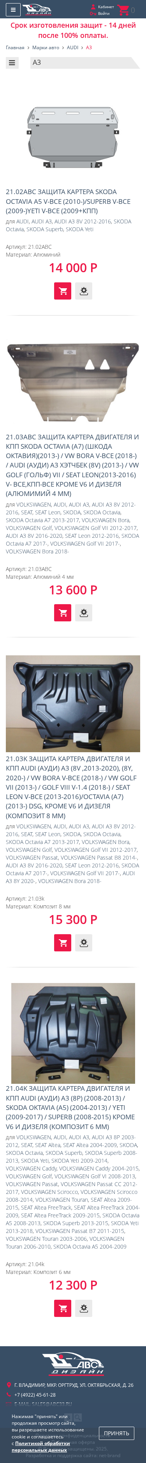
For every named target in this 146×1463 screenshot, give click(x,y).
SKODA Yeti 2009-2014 (79, 1160)
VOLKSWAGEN (33, 504)
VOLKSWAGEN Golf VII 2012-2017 (96, 528)
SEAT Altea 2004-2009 (90, 1145)
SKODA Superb (44, 229)
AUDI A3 (42, 221)
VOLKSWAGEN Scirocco (49, 1191)
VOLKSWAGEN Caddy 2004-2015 (99, 1168)
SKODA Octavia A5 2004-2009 (90, 1246)
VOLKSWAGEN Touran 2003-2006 (46, 1238)
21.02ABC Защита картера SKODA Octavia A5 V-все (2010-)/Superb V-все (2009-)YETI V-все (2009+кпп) (73, 136)
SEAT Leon (47, 512)
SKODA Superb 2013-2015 (75, 1223)
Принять (116, 1433)
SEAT (26, 512)
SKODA (72, 512)
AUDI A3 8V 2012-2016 (83, 221)
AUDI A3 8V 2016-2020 (34, 535)
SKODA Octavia (101, 512)
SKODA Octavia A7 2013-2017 (42, 520)
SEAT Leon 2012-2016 (92, 535)
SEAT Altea (47, 1145)
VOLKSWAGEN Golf (29, 528)
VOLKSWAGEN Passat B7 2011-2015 (79, 1231)
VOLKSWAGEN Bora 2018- (37, 551)
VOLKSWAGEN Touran (61, 1199)
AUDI (22, 221)
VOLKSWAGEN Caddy (31, 1168)
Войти (103, 13)
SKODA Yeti (79, 229)
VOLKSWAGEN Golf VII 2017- (85, 543)
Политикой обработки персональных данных (41, 1446)
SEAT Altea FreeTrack (46, 1207)
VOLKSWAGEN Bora (105, 520)
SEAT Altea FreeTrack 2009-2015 (60, 1215)
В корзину (62, 291)
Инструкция (83, 291)
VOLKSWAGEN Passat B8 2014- (99, 857)
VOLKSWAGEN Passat (32, 857)
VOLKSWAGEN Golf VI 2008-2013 (95, 1176)
